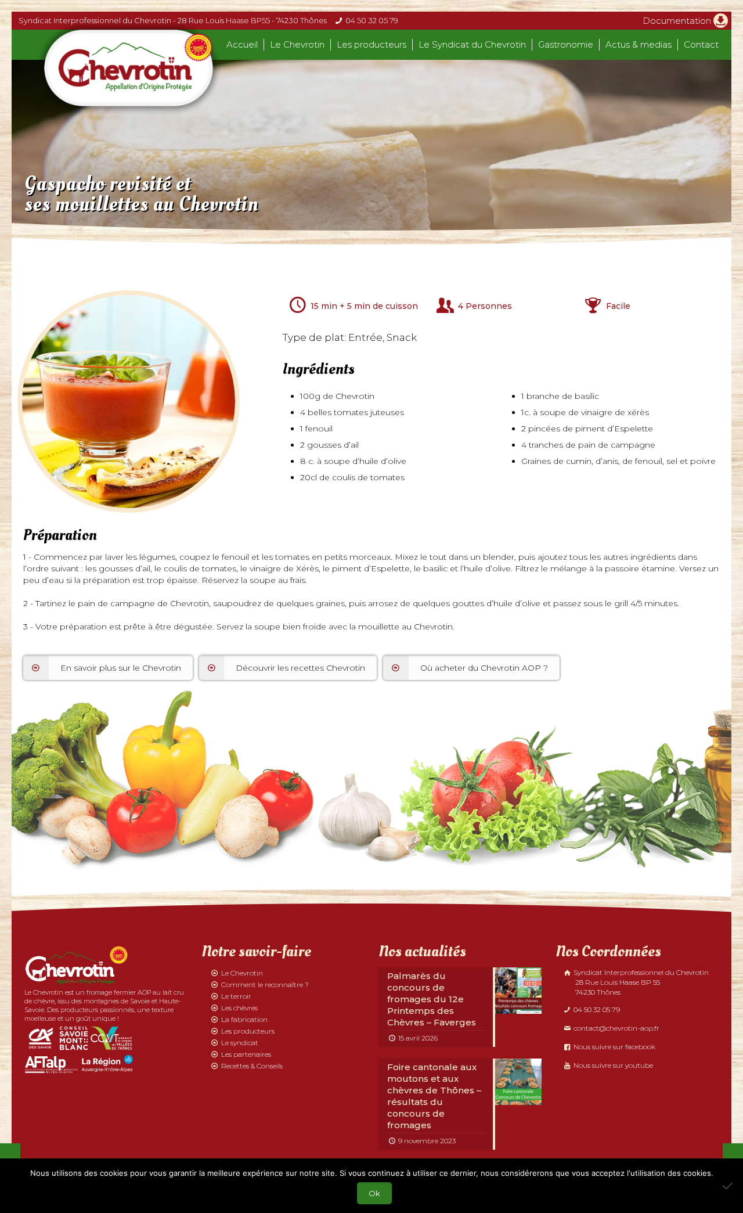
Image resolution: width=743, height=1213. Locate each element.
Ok (374, 1193)
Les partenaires (246, 1054)
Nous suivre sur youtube (612, 1065)
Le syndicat (239, 1042)
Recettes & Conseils (252, 1065)
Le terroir (236, 996)
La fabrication (244, 1019)
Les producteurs (248, 1031)
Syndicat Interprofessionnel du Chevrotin (640, 982)
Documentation (677, 20)
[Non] (728, 1186)
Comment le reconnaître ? (265, 984)
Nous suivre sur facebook (613, 1046)
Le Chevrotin (242, 973)
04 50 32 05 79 (371, 20)
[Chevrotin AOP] (128, 68)
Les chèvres (239, 1007)
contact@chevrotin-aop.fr (615, 1028)
